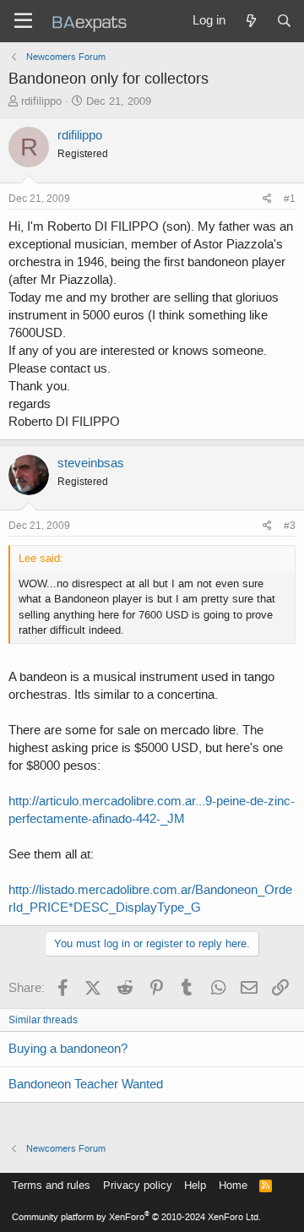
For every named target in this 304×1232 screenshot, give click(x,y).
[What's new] (250, 21)
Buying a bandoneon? (68, 1048)
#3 (290, 525)
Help (195, 1185)
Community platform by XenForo (136, 1217)
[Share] (267, 199)
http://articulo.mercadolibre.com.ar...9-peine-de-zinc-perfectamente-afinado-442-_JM (151, 810)
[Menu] (23, 21)
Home (233, 1185)
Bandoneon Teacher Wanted (85, 1084)
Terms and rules (51, 1185)
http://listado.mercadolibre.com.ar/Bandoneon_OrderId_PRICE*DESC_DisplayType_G (150, 898)
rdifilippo (41, 101)
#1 (290, 198)
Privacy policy (137, 1185)
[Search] (284, 21)
